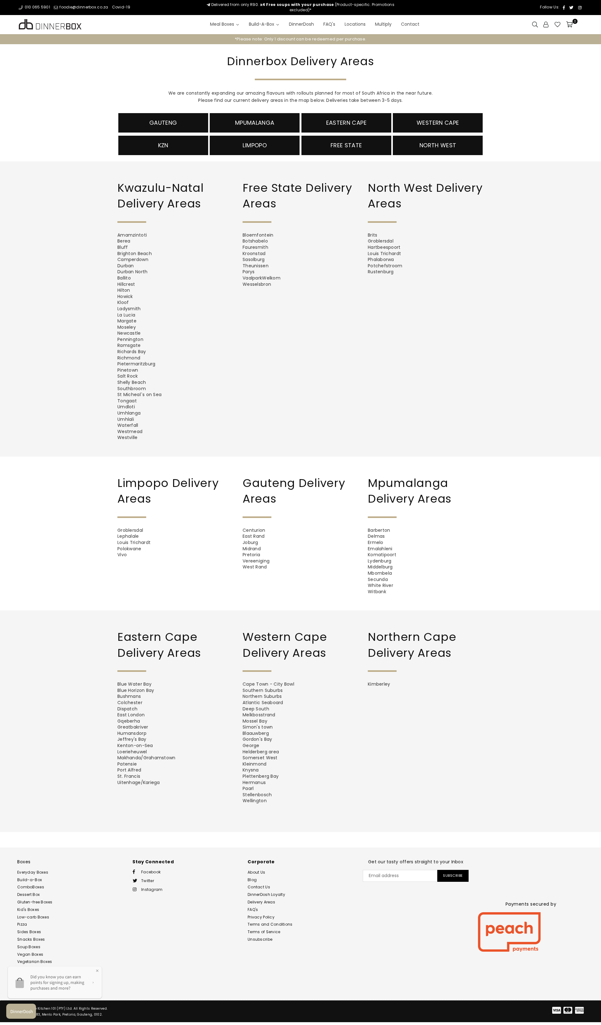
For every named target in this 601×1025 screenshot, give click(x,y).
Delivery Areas (261, 902)
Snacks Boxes (31, 939)
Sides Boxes (29, 931)
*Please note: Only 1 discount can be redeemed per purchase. (301, 39)
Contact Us (259, 887)
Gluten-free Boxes (35, 902)
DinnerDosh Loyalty (266, 894)
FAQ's (253, 909)
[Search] (535, 24)
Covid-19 (121, 7)
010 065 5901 (36, 7)
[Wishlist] (557, 24)
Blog (252, 879)
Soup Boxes (28, 946)
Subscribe (453, 875)
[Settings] (546, 24)
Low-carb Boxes (33, 917)
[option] (300, 39)
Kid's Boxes (28, 909)
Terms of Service (264, 931)
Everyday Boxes (32, 872)
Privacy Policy (261, 917)
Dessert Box (28, 894)
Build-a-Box (29, 879)
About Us (256, 872)
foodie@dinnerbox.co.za (83, 7)
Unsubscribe (260, 939)
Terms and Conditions (270, 924)
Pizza (22, 924)
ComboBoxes (30, 887)
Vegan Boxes (30, 954)
